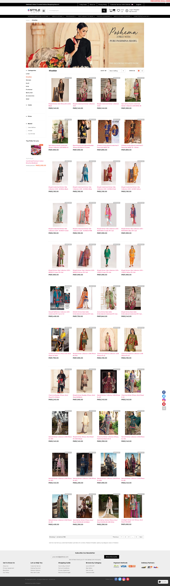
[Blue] (27, 109)
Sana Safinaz (32, 127)
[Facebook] (116, 579)
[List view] (142, 70)
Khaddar (34, 20)
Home (27, 20)
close (166, 3)
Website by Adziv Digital (32, 583)
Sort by (104, 70)
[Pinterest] (127, 579)
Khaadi (30, 130)
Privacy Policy (102, 4)
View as (132, 70)
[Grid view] (138, 70)
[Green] (31, 109)
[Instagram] (124, 579)
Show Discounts (111, 557)
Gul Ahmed (31, 133)
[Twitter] (120, 579)
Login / (134, 10)
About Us (92, 4)
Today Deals (83, 4)
